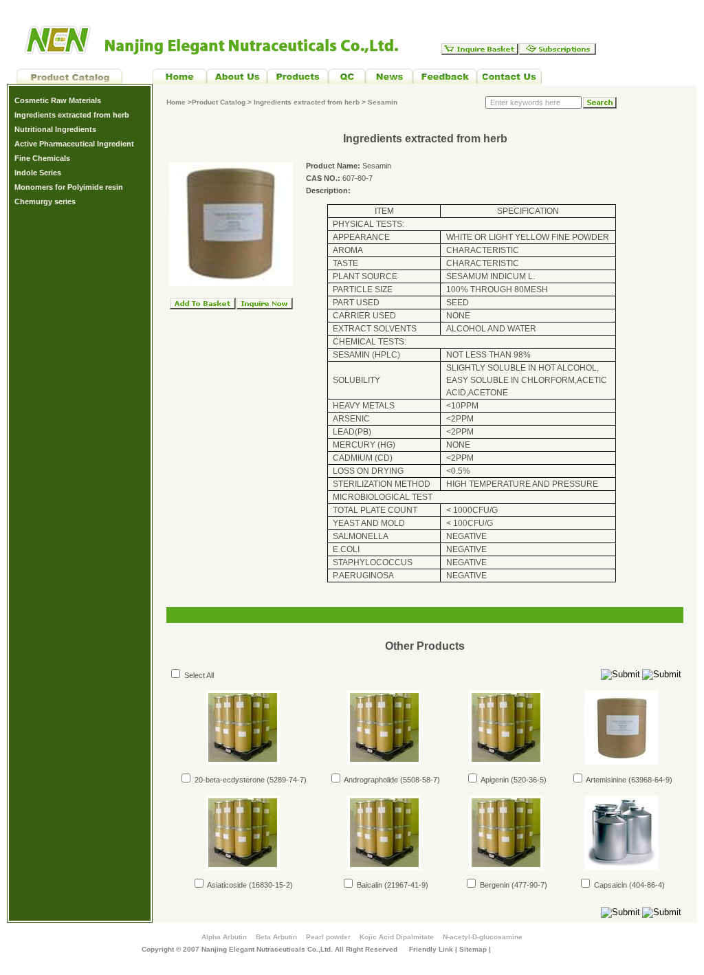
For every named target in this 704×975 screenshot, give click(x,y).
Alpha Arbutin (224, 937)
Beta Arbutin (276, 937)
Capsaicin (609, 885)
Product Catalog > (223, 102)
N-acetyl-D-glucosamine (482, 937)
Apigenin (494, 780)
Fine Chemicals (42, 158)
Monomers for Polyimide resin (68, 187)
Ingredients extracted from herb (71, 115)
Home (176, 102)
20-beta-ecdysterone (228, 780)
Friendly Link (431, 949)
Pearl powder (328, 937)
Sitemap (473, 949)
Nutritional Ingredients (55, 129)
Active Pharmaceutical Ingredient (74, 144)
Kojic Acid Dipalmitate (397, 937)
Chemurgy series (45, 201)
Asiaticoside (226, 885)
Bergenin (493, 885)
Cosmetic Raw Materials (57, 100)
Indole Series (37, 172)
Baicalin (368, 885)
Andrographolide (370, 780)
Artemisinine (605, 780)
